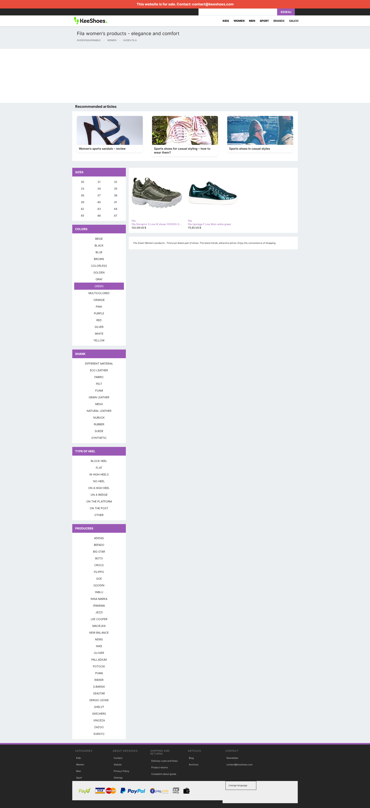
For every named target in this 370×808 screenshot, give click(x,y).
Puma (99, 673)
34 (99, 188)
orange (99, 299)
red (99, 320)
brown (99, 259)
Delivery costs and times (164, 760)
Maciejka (99, 625)
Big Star (99, 551)
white (99, 333)
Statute (118, 764)
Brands (278, 20)
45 (82, 215)
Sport (79, 777)
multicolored (98, 293)
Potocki (99, 666)
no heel (99, 481)
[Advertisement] (115, 76)
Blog (191, 757)
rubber (99, 424)
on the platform (99, 501)
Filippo (99, 571)
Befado (99, 544)
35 (115, 188)
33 (82, 188)
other (98, 515)
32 (115, 181)
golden (99, 272)
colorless (99, 265)
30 (82, 181)
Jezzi (99, 612)
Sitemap (118, 777)
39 (82, 202)
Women (80, 764)
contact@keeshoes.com (213, 4)
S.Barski (99, 686)
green (99, 286)
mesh (99, 404)
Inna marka (99, 598)
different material (99, 363)
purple (99, 313)
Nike (99, 646)
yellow (98, 340)
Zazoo (99, 727)
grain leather (99, 397)
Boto (99, 558)
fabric (99, 377)
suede (99, 431)
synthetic (99, 437)
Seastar (99, 693)
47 (115, 215)
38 (115, 195)
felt (99, 383)
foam (99, 390)
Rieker (98, 679)
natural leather (99, 410)
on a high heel (99, 488)
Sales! (294, 20)
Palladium (99, 659)
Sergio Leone (99, 700)
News (99, 639)
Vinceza (99, 720)
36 (82, 195)
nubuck (99, 417)
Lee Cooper (99, 619)
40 (99, 202)
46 (99, 215)
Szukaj (286, 12)
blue (99, 252)
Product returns (159, 767)
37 (99, 195)
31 (99, 181)
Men (78, 771)
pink (99, 306)
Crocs (99, 565)
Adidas (99, 538)
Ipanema (99, 605)
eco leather (99, 370)
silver (99, 326)
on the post (99, 508)
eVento (99, 733)
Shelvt (99, 706)
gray (99, 279)
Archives (193, 764)
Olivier (99, 652)
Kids (78, 757)
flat (99, 467)
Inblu (99, 592)
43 (99, 208)
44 (115, 208)
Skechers (99, 713)
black (99, 245)
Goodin (98, 585)
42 (82, 208)
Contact (118, 757)
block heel (99, 461)
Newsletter (232, 757)
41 (115, 202)
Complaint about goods (163, 774)
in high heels (99, 474)
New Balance (99, 632)
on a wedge (99, 494)
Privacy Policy (121, 771)
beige (99, 238)
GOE (99, 578)
